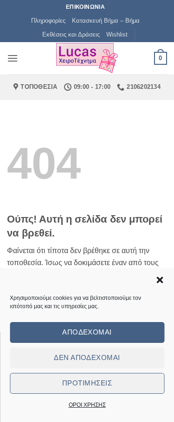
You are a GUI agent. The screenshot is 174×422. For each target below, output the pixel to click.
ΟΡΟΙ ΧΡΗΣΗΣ (87, 405)
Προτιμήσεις (87, 383)
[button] (159, 280)
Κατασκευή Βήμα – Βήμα (106, 20)
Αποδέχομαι (87, 332)
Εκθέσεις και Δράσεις (71, 34)
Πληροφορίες (48, 20)
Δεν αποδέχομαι (87, 357)
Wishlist (117, 34)
